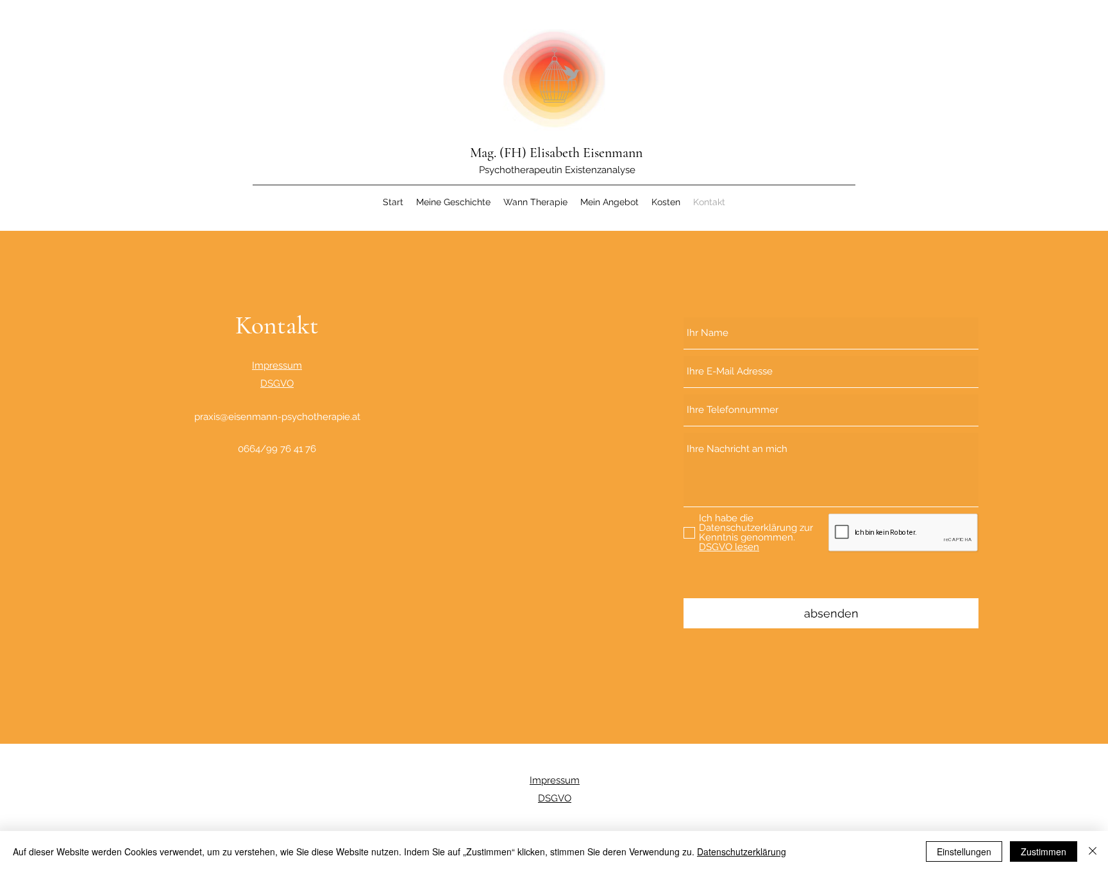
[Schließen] (1092, 851)
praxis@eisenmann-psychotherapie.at (277, 417)
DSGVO (277, 383)
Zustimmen (1043, 851)
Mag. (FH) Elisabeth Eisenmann (556, 152)
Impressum (277, 365)
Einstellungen (964, 851)
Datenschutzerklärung (741, 851)
